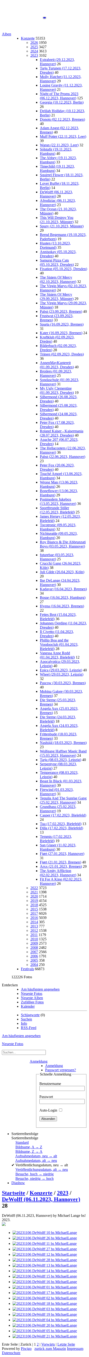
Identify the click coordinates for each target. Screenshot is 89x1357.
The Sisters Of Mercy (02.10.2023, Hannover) (58, 279)
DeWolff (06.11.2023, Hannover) (41, 1199)
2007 (34, 952)
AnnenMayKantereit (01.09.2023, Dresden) (57, 365)
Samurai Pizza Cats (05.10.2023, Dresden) (57, 262)
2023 (34, 55)
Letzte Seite (66, 1344)
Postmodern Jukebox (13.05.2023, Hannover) (58, 501)
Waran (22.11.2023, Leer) (59, 145)
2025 (34, 47)
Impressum (75, 1349)
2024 (34, 51)
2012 (34, 930)
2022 (34, 888)
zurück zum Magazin (50, 1349)
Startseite (13, 1193)
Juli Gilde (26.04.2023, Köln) (62, 572)
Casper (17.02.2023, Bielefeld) (63, 815)
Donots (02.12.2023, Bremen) (62, 119)
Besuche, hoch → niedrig (34, 1174)
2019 (34, 901)
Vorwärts (48, 1344)
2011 (34, 935)
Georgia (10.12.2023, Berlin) (62, 102)
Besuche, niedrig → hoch (34, 1179)
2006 (34, 956)
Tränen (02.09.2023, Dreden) (62, 354)
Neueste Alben (32, 998)
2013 (34, 926)
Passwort (46, 1097)
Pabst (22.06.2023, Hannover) (62, 457)
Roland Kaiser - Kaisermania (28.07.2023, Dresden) (61, 433)
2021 (34, 892)
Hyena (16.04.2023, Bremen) (62, 606)
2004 (34, 965)
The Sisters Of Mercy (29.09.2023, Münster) (57, 296)
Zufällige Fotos (32, 1002)
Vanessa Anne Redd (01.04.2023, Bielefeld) (57, 655)
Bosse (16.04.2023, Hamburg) (62, 597)
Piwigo (26, 1349)
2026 (34, 43)
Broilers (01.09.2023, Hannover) (56, 373)
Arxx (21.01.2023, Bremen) (61, 866)
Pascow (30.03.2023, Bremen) (63, 683)
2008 (34, 948)
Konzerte (28, 38)
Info (24, 1023)
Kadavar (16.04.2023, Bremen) (63, 589)
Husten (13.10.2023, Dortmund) (55, 245)
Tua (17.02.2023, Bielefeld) (60, 824)
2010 (34, 939)
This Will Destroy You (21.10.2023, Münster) (57, 220)
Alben (6, 34)
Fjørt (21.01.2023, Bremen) (60, 862)
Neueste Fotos (31, 994)
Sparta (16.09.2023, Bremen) (62, 324)
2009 (34, 943)
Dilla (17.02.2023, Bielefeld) (61, 828)
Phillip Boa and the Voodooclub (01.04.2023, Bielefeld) (59, 644)
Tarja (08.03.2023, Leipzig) (60, 760)
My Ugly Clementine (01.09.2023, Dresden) (57, 390)
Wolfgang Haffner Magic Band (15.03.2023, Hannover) (63, 753)
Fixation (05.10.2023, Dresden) (63, 269)
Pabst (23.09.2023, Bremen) (61, 311)
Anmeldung (38, 1061)
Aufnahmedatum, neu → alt (36, 1156)
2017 (34, 913)
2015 (34, 909)
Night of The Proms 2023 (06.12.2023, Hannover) (59, 96)
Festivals (27, 969)
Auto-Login (48, 1110)
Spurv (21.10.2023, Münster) (62, 226)
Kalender (28, 1006)
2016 (34, 918)
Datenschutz (11, 1353)
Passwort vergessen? (60, 1070)
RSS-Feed (28, 1028)
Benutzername (50, 1084)
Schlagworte (30, 1015)
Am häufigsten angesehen (40, 989)
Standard (22, 1142)
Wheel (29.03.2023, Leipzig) (61, 674)
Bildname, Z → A (28, 1151)
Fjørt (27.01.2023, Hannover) (62, 854)
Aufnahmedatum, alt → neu (36, 1161)
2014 (34, 922)
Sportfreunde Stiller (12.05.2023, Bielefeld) (57, 510)
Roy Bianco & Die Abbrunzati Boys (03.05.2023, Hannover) (63, 544)
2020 (34, 896)
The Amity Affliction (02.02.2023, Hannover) (58, 873)
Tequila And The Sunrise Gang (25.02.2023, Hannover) (63, 800)
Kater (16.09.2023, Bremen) (61, 333)
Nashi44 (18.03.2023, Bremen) (63, 743)
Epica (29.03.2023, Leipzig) (61, 670)
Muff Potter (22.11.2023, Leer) (63, 136)
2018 (34, 905)
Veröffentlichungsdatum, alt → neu (41, 1170)
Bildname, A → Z (28, 1147)
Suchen (26, 1019)
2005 (34, 960)
